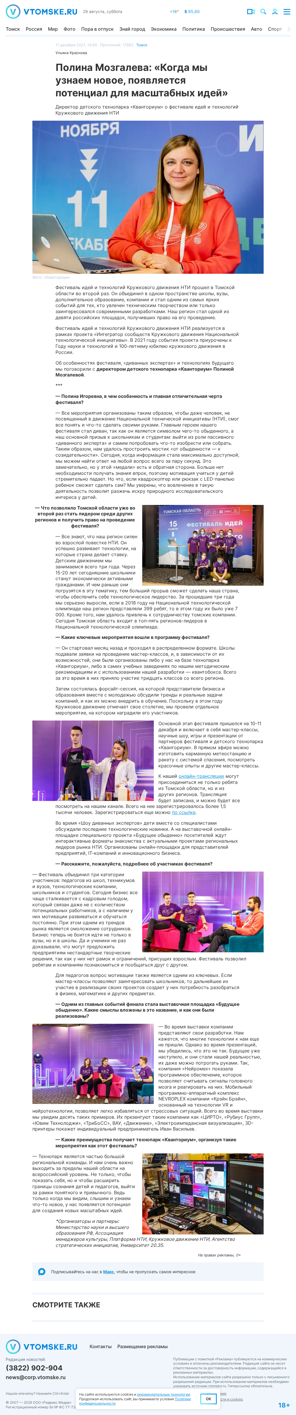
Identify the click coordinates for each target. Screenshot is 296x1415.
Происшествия (228, 29)
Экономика (164, 29)
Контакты (101, 1346)
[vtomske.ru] (41, 11)
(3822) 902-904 (34, 1368)
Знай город (132, 29)
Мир (53, 29)
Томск (13, 29)
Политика (193, 29)
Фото (69, 29)
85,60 (192, 11)
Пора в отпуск (97, 29)
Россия (34, 29)
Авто (256, 29)
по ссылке (183, 812)
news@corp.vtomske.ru (36, 1377)
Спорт (275, 29)
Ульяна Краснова (71, 52)
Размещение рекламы (142, 1346)
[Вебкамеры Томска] (251, 11)
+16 (174, 11)
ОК (208, 1398)
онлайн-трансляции (201, 776)
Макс (108, 1271)
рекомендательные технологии (163, 1394)
